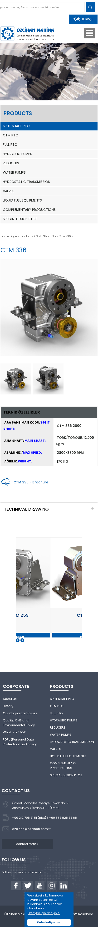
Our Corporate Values (20, 713)
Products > (28, 236)
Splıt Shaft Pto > (47, 236)
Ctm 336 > (66, 236)
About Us (10, 699)
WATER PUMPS (14, 172)
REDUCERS (11, 163)
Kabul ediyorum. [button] (49, 922)
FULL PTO (10, 144)
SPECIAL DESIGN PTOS (20, 219)
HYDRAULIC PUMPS (17, 153)
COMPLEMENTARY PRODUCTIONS (29, 209)
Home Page (9, 236)
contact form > (27, 844)
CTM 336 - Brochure (31, 482)
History (8, 706)
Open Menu (89, 33)
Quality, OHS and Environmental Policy (19, 722)
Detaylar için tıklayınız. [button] (44, 913)
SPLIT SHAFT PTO (16, 126)
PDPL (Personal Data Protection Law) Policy (20, 741)
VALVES (8, 191)
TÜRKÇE (87, 19)
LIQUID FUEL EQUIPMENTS (22, 200)
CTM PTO (10, 135)
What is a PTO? (14, 732)
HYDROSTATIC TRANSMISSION (26, 181)
